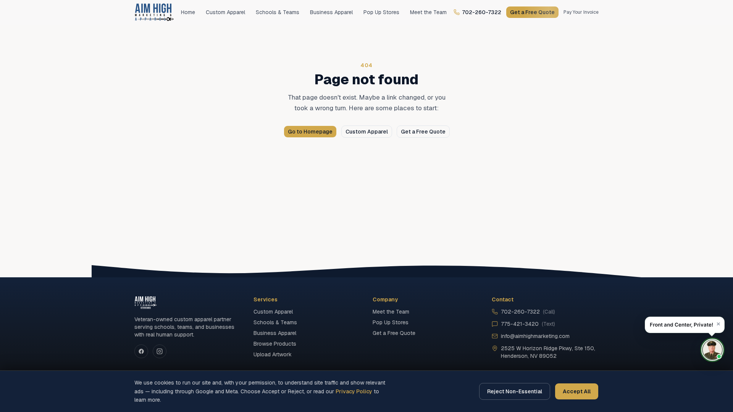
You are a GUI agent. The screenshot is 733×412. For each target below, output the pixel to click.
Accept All (577, 391)
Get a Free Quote (532, 12)
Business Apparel (331, 12)
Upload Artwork (272, 354)
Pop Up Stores (381, 12)
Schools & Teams (277, 12)
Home (188, 12)
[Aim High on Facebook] (141, 351)
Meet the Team (428, 12)
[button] (685, 325)
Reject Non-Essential (514, 391)
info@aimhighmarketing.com (535, 336)
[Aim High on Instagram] (159, 351)
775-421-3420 (528, 323)
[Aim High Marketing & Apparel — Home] (154, 12)
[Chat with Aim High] (712, 350)
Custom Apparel (225, 12)
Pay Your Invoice (581, 12)
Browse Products (274, 343)
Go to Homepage (310, 131)
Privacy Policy (354, 391)
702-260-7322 (481, 12)
